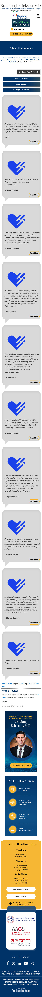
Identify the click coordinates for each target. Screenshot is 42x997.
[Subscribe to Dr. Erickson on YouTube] (25, 962)
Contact (36, 974)
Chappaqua (21, 861)
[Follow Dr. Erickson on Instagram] (32, 962)
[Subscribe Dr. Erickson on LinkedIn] (19, 962)
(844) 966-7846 (19, 29)
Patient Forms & (24, 789)
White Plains (21, 874)
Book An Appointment (21, 889)
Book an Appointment (23, 34)
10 (29, 684)
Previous (9, 684)
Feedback (35, 972)
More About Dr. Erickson (21, 765)
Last (3, 686)
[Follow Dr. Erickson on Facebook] (7, 962)
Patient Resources (21, 780)
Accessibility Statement (22, 974)
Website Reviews (21, 79)
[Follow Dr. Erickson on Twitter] (13, 963)
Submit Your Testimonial (30, 72)
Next (37, 684)
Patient (25, 829)
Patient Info (12, 62)
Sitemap (27, 972)
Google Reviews (21, 84)
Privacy (20, 972)
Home (4, 972)
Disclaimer (12, 972)
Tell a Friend (7, 974)
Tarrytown (21, 850)
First (3, 684)
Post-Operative (25, 802)
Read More (34, 142)
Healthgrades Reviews (21, 90)
